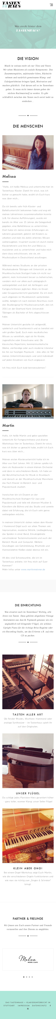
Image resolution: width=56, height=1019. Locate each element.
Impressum (24, 1006)
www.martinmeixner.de (33, 570)
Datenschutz (39, 1006)
